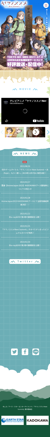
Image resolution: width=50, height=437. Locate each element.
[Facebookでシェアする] (25, 353)
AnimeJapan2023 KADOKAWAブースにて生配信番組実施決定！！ (25, 203)
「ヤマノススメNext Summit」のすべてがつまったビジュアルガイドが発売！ (25, 231)
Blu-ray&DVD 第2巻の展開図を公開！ (25, 245)
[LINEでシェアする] (35, 353)
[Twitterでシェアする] (14, 353)
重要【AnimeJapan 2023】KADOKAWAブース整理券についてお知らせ (25, 187)
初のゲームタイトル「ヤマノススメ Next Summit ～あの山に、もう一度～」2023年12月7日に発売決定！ (25, 171)
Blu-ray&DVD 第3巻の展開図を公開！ (25, 217)
